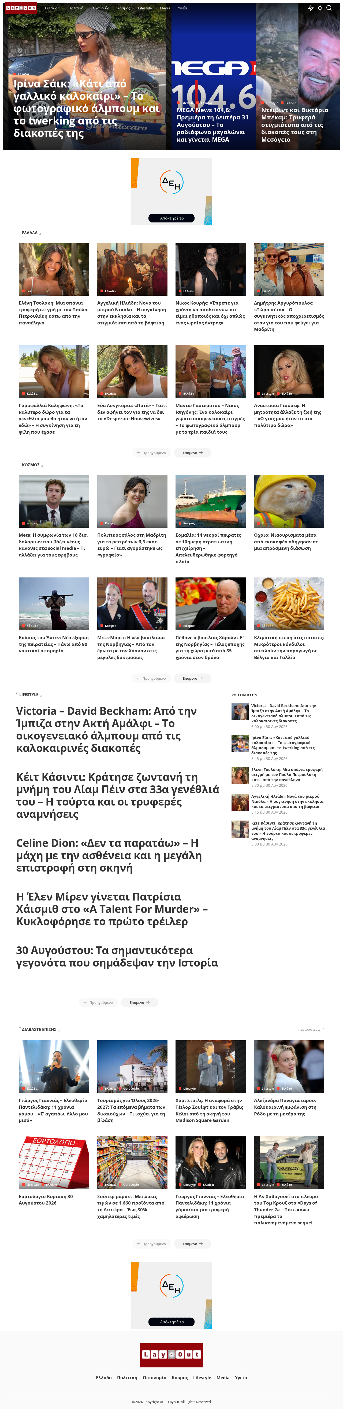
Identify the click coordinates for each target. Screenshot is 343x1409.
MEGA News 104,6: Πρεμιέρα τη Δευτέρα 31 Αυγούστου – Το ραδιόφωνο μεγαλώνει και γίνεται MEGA (213, 124)
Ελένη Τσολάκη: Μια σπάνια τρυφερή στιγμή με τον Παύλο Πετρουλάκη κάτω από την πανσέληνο (53, 313)
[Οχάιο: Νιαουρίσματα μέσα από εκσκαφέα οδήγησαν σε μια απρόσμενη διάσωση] (289, 501)
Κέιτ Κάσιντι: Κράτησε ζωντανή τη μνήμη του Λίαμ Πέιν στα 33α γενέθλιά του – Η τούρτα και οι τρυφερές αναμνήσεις (117, 795)
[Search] (329, 8)
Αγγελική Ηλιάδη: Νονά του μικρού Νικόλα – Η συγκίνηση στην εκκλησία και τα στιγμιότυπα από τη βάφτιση (131, 313)
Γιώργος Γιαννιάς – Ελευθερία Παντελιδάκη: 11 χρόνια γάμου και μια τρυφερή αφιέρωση (210, 1206)
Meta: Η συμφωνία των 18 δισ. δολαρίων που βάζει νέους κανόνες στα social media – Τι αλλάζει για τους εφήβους (53, 545)
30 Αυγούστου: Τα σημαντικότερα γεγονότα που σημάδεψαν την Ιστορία (117, 956)
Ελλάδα (23, 73)
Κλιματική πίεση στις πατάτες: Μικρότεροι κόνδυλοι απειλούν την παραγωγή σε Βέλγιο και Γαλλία (289, 647)
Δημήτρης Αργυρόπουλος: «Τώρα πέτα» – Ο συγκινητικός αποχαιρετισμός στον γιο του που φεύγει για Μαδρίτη (289, 316)
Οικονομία (131, 1088)
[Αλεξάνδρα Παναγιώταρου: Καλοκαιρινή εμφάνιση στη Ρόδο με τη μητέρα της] (289, 1066)
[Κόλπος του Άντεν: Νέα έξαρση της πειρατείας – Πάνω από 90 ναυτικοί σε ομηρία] (54, 603)
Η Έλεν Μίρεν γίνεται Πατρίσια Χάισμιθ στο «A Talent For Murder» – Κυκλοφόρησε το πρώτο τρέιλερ (112, 908)
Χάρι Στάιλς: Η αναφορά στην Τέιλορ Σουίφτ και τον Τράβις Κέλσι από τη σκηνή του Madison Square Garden (209, 1110)
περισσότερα (309, 1029)
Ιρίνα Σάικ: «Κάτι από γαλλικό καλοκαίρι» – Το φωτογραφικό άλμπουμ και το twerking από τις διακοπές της (86, 108)
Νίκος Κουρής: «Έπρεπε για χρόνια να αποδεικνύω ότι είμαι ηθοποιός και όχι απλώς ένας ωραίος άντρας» (210, 313)
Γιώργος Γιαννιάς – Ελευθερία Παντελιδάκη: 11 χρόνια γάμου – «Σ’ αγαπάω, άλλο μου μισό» (53, 1110)
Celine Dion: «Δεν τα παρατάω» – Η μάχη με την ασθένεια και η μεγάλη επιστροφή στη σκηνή (109, 855)
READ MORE (146, 145)
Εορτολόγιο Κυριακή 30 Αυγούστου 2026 (46, 1199)
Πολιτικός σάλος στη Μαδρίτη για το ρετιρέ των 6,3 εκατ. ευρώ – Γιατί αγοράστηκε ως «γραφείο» (131, 545)
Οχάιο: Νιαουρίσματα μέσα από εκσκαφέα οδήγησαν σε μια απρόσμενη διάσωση (286, 541)
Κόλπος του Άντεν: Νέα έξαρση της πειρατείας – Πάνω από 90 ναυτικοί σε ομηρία (54, 644)
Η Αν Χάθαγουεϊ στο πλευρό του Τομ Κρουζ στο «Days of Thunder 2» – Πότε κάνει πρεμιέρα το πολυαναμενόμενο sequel (286, 1209)
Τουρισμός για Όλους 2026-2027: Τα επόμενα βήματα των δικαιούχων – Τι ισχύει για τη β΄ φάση (131, 1110)
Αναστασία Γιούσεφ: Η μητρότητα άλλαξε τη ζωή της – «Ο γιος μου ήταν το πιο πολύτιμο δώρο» (287, 415)
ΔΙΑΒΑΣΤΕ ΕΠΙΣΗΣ (39, 1029)
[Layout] (21, 8)
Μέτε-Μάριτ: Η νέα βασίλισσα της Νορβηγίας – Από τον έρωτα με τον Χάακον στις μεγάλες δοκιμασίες (131, 647)
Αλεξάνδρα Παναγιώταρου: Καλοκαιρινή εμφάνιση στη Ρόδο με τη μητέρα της (285, 1107)
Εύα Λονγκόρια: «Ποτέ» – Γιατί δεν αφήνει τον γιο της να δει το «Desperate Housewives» (132, 412)
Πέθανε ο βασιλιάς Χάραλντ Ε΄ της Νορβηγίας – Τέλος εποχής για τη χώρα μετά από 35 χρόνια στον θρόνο (210, 647)
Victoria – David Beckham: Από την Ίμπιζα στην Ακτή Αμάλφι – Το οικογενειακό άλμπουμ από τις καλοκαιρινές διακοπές (106, 729)
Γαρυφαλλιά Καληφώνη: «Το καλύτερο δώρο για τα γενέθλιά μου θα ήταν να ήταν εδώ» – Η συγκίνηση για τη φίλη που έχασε (53, 418)
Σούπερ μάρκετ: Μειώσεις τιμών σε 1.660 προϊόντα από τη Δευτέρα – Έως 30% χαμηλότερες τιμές (131, 1206)
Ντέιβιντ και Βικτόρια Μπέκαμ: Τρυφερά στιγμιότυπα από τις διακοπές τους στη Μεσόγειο (294, 124)
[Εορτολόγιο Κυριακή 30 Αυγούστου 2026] (54, 1162)
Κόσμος (32, 523)
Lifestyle (187, 102)
